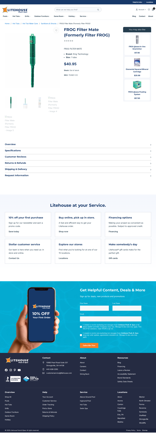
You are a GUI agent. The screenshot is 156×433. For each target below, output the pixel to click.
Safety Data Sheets (125, 382)
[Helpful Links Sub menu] (142, 2)
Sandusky (143, 412)
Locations (149, 2)
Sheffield (142, 415)
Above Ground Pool (87, 397)
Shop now (63, 231)
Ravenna (142, 408)
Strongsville (143, 419)
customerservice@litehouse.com (59, 373)
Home (7, 24)
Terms (139, 430)
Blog (134, 16)
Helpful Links (137, 2)
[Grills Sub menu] (30, 16)
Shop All (8, 397)
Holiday (71, 16)
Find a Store (47, 408)
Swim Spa (84, 408)
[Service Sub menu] (86, 16)
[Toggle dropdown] (145, 9)
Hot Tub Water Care (30, 24)
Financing (113, 231)
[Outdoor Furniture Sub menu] (49, 16)
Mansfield (121, 418)
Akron (119, 397)
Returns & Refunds (49, 412)
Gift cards (113, 258)
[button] (78, 145)
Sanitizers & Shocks (48, 24)
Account (141, 9)
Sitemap (144, 430)
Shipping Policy (48, 416)
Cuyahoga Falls (121, 409)
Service (83, 16)
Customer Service (49, 401)
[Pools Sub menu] (8, 16)
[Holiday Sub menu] (75, 16)
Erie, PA (120, 415)
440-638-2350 (52, 369)
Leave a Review (123, 370)
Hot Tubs (16, 16)
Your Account (47, 397)
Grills (27, 16)
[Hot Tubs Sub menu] (20, 16)
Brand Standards (124, 378)
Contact (142, 16)
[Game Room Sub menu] (64, 16)
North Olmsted (144, 401)
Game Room (58, 16)
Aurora (120, 401)
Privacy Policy (130, 430)
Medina (120, 422)
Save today (14, 231)
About (150, 16)
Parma (141, 404)
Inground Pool (85, 401)
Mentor (142, 397)
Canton (120, 404)
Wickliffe (142, 423)
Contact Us (14, 258)
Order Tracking (48, 405)
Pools (5, 16)
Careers (83, 366)
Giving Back (84, 374)
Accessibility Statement (126, 374)
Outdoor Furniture (41, 16)
